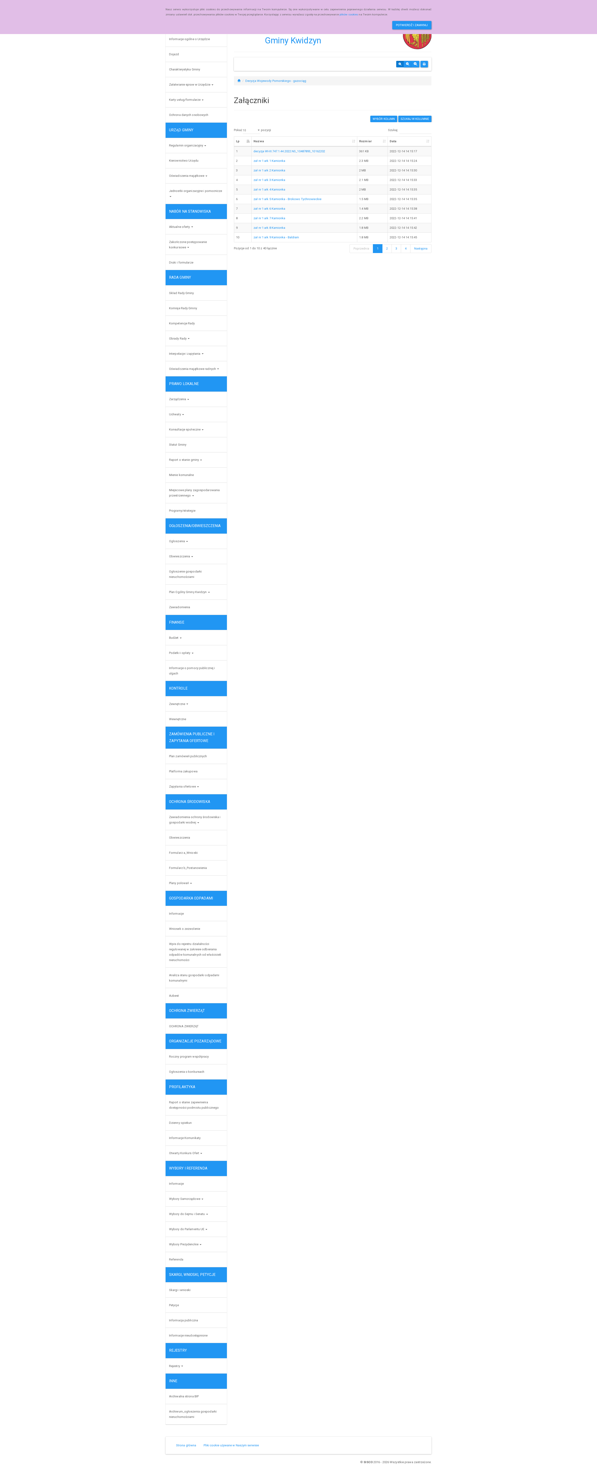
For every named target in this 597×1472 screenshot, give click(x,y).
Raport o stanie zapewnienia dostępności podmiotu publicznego (194, 1105)
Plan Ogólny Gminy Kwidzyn (188, 592)
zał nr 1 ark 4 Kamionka (269, 189)
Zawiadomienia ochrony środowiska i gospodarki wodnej (194, 819)
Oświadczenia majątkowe (187, 175)
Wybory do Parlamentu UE (187, 1229)
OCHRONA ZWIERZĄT (184, 1026)
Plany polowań (179, 883)
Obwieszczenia (180, 556)
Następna (420, 248)
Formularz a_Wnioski (183, 852)
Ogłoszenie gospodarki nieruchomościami (185, 574)
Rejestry (175, 1366)
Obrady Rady (178, 338)
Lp (237, 141)
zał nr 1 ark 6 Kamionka (269, 208)
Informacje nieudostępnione (188, 1335)
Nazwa (258, 141)
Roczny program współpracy (189, 1056)
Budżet (174, 637)
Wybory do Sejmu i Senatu (187, 1214)
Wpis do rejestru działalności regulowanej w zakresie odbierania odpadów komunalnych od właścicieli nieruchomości (195, 952)
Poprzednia (361, 248)
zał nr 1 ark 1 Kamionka (269, 161)
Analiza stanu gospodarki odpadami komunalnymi (194, 977)
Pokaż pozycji (252, 130)
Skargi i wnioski (180, 1290)
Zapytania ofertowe (183, 786)
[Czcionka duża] (415, 64)
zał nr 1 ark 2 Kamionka (269, 170)
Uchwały (175, 414)
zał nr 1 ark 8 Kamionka (269, 227)
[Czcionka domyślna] (400, 64)
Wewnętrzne (177, 719)
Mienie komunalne (181, 475)
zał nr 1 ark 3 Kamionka (269, 180)
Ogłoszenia (177, 541)
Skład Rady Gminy (181, 293)
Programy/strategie (182, 510)
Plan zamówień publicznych (188, 756)
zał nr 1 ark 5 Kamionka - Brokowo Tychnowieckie (287, 199)
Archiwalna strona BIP (184, 1396)
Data (393, 141)
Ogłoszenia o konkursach (186, 1071)
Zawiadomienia (179, 607)
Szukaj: (393, 130)
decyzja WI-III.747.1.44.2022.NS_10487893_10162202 (289, 151)
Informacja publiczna (183, 1320)
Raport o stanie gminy (184, 460)
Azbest (174, 995)
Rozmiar (365, 141)
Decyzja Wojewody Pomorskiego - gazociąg (275, 81)
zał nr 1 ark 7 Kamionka (269, 218)
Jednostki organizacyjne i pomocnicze (195, 191)
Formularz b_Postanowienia (188, 868)
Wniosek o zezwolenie (184, 928)
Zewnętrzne (177, 704)
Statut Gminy (177, 444)
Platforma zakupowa (183, 771)
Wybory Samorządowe (185, 1199)
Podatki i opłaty (180, 653)
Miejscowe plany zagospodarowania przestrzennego (194, 492)
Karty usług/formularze (185, 99)
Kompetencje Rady (182, 323)
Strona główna (186, 1445)
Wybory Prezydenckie (184, 1244)
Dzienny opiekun (180, 1123)
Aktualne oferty (180, 227)
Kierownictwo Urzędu (183, 160)
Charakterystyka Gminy (184, 69)
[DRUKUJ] (424, 64)
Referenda (176, 1259)
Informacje (176, 913)
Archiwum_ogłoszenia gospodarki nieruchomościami (193, 1414)
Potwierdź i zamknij (412, 25)
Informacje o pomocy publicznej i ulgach (192, 670)
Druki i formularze (181, 262)
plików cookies (349, 14)
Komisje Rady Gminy (183, 308)
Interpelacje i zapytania (185, 353)
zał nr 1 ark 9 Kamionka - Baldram (276, 237)
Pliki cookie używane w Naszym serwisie (231, 1445)
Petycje (174, 1305)
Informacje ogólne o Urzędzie (189, 39)
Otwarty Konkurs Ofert (184, 1153)
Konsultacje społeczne (185, 429)
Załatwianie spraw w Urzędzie (190, 84)
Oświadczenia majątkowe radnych (193, 369)
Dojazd (174, 54)
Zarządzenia (178, 399)
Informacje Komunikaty (185, 1138)
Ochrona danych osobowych (188, 115)
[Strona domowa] (238, 81)
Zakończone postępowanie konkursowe (188, 244)
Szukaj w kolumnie (415, 119)
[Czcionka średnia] (407, 64)
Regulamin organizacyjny (186, 145)
